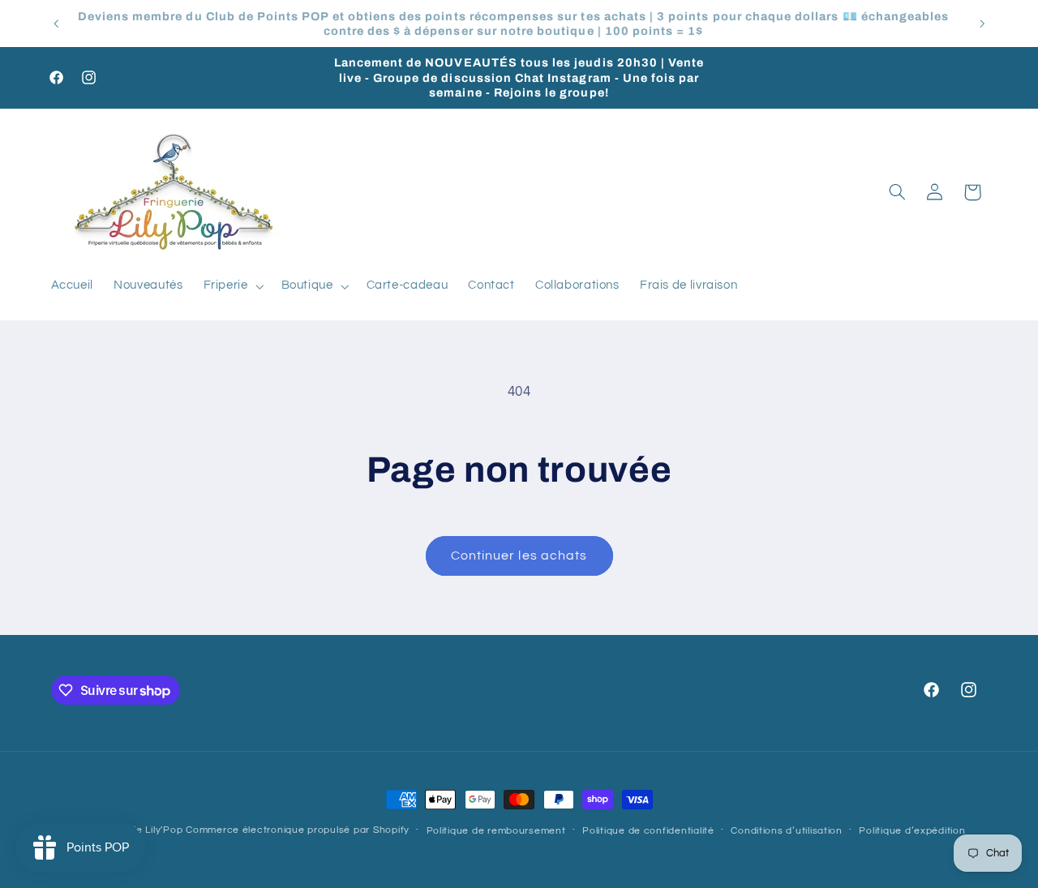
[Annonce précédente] (56, 23)
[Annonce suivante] (982, 23)
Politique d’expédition (912, 830)
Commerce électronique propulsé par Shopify (298, 830)
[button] (232, 286)
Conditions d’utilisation (787, 830)
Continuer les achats (519, 555)
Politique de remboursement (496, 830)
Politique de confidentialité (648, 830)
